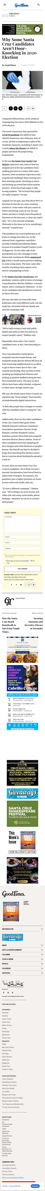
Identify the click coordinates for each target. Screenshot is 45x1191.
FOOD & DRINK (7, 959)
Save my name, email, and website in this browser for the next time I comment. (22, 556)
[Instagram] (8, 992)
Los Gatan (6, 1092)
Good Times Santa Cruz (6, 1020)
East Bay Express (5, 1014)
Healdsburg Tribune (9, 1082)
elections (7, 577)
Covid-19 (35, 574)
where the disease (17, 148)
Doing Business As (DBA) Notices (7, 1149)
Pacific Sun (6, 1038)
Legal (4, 1129)
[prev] (3, 15)
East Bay (5, 1054)
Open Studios (7, 1057)
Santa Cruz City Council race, (21, 277)
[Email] (27, 108)
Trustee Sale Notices (6, 1154)
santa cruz (22, 577)
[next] (6, 15)
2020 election (18, 574)
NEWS (4, 945)
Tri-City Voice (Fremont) (10, 1107)
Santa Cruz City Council (12, 579)
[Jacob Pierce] (9, 601)
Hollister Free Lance (9, 1085)
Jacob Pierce (10, 65)
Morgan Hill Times (9, 1095)
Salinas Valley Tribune (10, 1101)
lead (12, 577)
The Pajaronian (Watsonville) (12, 1104)
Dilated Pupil (6, 1050)
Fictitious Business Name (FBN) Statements (6, 1141)
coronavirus (28, 574)
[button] (38, 5)
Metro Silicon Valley (7, 1026)
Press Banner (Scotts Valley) (12, 1098)
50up (4, 1044)
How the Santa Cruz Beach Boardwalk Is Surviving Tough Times (10, 625)
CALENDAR (6, 968)
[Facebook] (11, 108)
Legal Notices (7, 1136)
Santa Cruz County (27, 579)
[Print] (33, 108)
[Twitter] (16, 108)
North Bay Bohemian (6, 1033)
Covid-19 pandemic (11, 135)
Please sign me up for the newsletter (17, 561)
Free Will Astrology (17, 15)
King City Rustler (8, 1088)
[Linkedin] (20, 108)
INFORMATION (7, 929)
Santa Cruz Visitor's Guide (7, 1067)
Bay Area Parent (8, 1047)
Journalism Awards (9, 1168)
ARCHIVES (26, 903)
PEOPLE (5, 964)
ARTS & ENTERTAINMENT (12, 950)
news (16, 577)
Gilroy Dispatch (7, 1079)
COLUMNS (6, 955)
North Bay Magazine (5, 1061)
